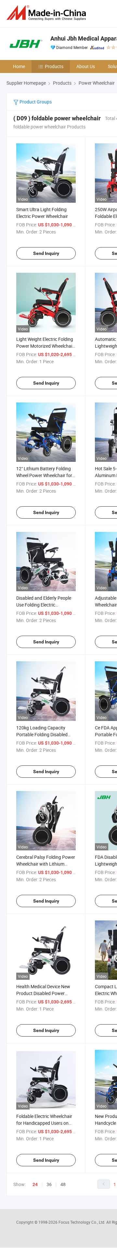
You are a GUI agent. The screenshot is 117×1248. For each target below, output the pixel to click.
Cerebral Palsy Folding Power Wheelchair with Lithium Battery (45, 864)
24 (35, 1184)
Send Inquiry (46, 253)
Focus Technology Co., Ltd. (82, 1222)
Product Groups (35, 102)
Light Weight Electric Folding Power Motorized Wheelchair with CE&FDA (45, 346)
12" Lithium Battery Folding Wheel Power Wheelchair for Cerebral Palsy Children (44, 475)
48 (63, 1184)
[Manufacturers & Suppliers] (47, 12)
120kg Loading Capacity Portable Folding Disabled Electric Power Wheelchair (42, 734)
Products (54, 66)
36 (49, 1184)
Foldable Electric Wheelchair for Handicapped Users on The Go (44, 1123)
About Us (85, 66)
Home (19, 66)
